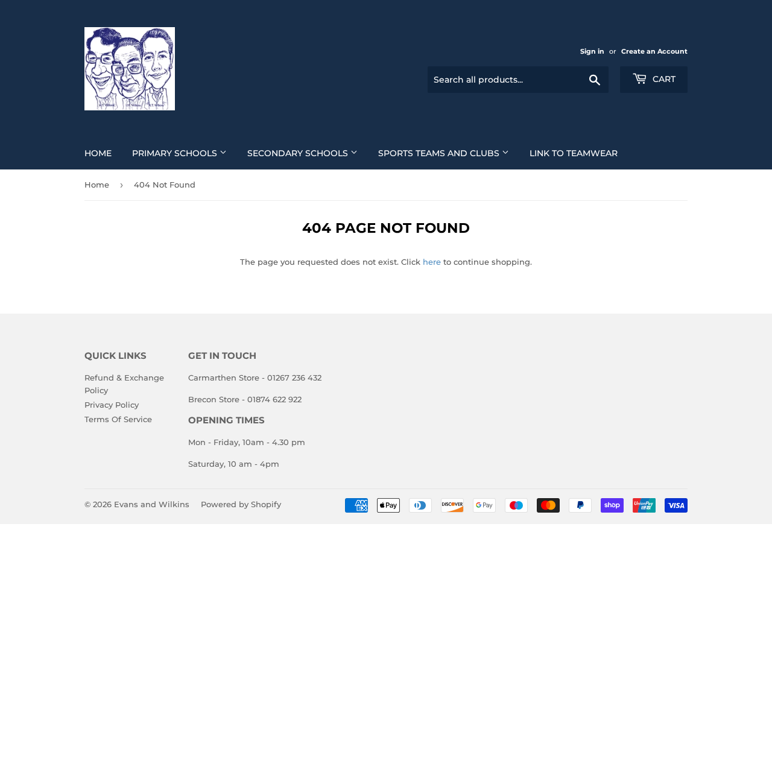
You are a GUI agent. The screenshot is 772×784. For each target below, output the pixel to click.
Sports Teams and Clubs (440, 153)
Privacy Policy (111, 404)
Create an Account (654, 51)
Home (98, 153)
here (432, 262)
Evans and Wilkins (151, 504)
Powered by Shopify (241, 504)
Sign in (592, 51)
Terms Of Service (118, 419)
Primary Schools (176, 153)
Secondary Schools (298, 153)
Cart (663, 79)
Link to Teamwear (574, 153)
